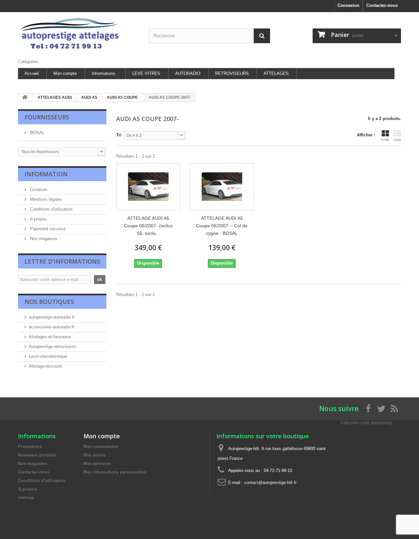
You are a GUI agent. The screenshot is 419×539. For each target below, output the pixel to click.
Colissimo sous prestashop (366, 422)
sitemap (26, 497)
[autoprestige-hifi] (78, 34)
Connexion (348, 5)
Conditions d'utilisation (50, 209)
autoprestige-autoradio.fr (52, 317)
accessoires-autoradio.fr (51, 326)
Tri (118, 134)
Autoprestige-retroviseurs (52, 346)
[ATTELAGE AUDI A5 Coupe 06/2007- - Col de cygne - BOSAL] (221, 186)
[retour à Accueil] (25, 98)
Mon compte (65, 73)
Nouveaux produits (37, 455)
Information (46, 174)
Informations (103, 73)
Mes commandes (100, 446)
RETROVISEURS (232, 73)
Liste (397, 140)
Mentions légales (45, 199)
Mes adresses (97, 463)
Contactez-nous (382, 5)
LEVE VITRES (146, 73)
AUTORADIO (187, 73)
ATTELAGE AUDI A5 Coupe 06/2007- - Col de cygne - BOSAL (221, 226)
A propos (38, 219)
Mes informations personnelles (114, 472)
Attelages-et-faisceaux (50, 336)
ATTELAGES (276, 73)
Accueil (32, 73)
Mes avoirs (94, 455)
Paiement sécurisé (47, 228)
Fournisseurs (47, 117)
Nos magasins (43, 238)
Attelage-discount (45, 366)
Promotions (30, 446)
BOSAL (37, 132)
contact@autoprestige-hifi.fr (270, 482)
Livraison (38, 189)
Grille (385, 140)
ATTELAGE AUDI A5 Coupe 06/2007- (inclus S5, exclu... (148, 226)
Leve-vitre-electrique (48, 356)
